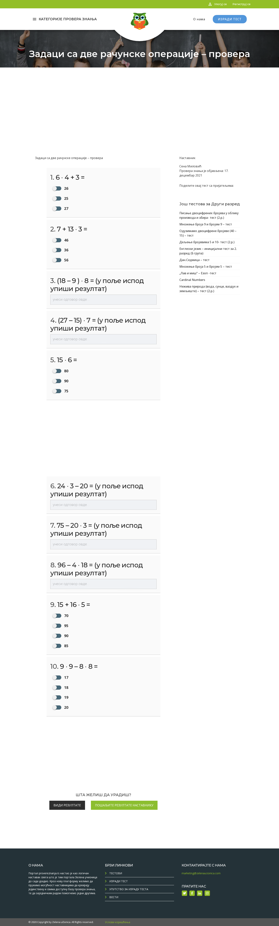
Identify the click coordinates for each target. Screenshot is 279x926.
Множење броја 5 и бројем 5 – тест (205, 266)
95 (65, 625)
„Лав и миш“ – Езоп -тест (197, 273)
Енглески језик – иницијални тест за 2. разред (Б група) (208, 251)
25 (65, 198)
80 (65, 370)
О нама (199, 19)
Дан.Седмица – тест (194, 260)
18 (65, 687)
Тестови (115, 873)
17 (65, 677)
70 (65, 615)
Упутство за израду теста (128, 889)
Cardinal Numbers (192, 280)
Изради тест (118, 881)
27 (65, 208)
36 (65, 249)
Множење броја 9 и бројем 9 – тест (205, 224)
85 (65, 645)
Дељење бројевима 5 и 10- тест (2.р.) (206, 242)
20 (65, 707)
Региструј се (241, 4)
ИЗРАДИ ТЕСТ (230, 19)
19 (65, 697)
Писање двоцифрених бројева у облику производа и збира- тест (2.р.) (209, 215)
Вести (113, 897)
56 (65, 260)
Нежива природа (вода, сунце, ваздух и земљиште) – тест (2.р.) (208, 288)
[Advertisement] (139, 95)
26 (65, 188)
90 (65, 380)
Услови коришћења (117, 922)
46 (65, 240)
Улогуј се (220, 4)
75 (65, 391)
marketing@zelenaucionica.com (201, 873)
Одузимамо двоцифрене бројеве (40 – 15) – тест (207, 233)
